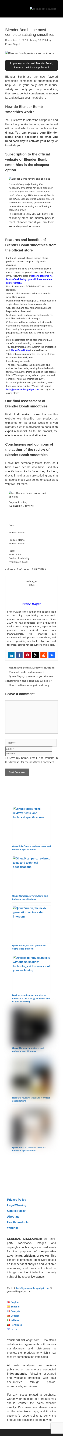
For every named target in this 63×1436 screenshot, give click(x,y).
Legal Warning (16, 1205)
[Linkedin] (11, 655)
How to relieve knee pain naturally (29, 685)
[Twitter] (35, 655)
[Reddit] (43, 655)
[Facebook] (19, 655)
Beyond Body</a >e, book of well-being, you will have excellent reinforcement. (29, 279)
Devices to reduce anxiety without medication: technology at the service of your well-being (31, 998)
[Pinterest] (27, 655)
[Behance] (51, 655)
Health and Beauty (20, 667)
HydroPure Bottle (20, 350)
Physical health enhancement (26, 672)
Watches (13, 1227)
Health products (18, 1222)
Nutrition (49, 667)
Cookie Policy (16, 1210)
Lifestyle (37, 667)
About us (13, 1216)
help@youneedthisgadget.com (22, 389)
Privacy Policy (16, 1199)
